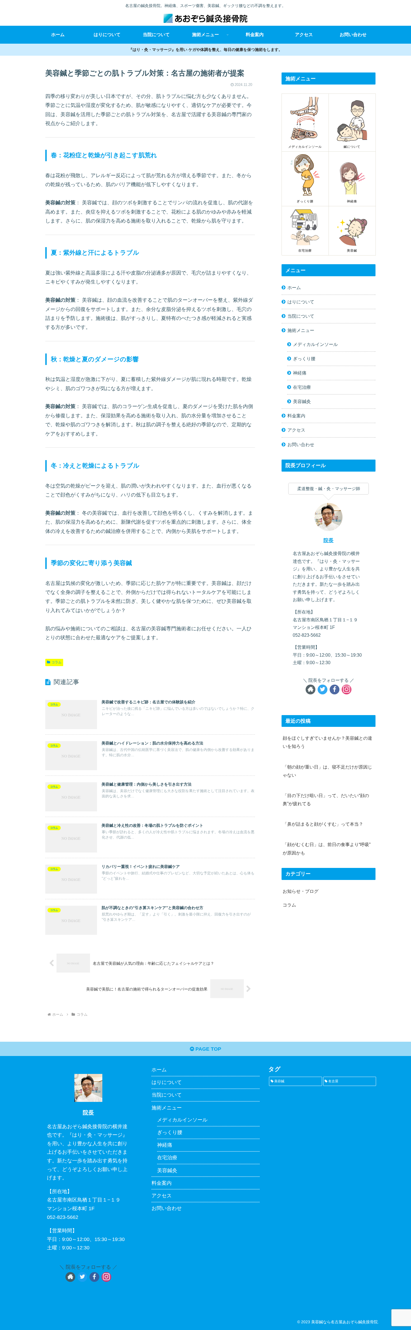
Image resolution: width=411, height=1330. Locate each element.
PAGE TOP (207, 1049)
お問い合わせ (300, 444)
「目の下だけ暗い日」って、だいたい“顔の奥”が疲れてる (326, 799)
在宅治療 (302, 387)
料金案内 (296, 415)
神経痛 (299, 372)
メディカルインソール (315, 344)
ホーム (294, 287)
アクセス (296, 429)
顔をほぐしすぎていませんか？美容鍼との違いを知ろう (327, 742)
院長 (328, 540)
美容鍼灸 (302, 401)
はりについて (300, 301)
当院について (300, 316)
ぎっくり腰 (304, 358)
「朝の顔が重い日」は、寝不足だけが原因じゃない (327, 771)
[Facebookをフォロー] (334, 689)
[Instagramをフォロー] (346, 689)
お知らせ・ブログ (300, 891)
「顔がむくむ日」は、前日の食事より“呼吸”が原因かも (326, 848)
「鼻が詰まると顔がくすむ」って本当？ (323, 823)
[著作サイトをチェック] (310, 689)
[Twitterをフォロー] (322, 689)
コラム (56, 662)
